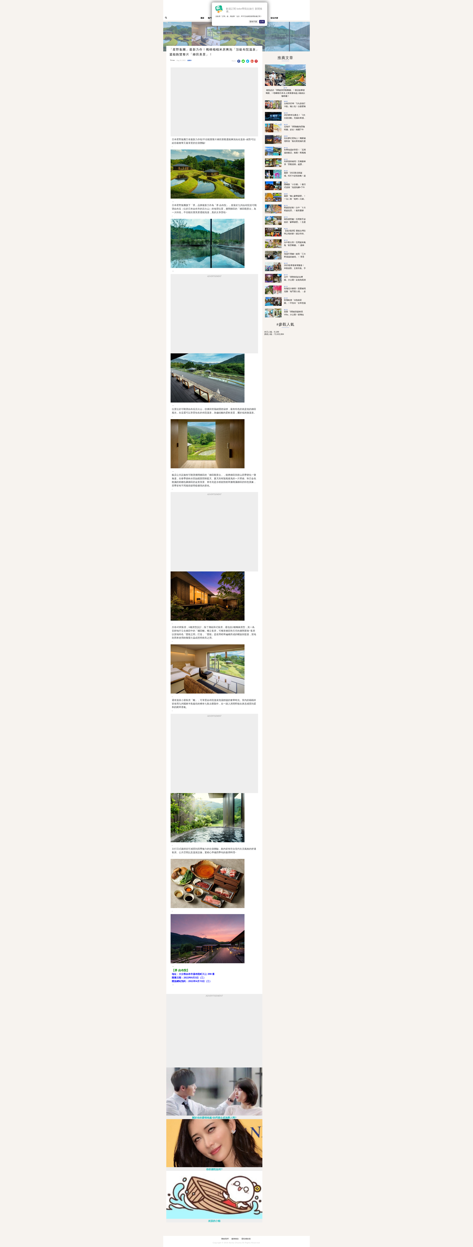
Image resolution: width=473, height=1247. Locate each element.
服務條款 (235, 1239)
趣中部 (285, 87)
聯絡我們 (225, 1239)
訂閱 (262, 22)
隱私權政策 (246, 1239)
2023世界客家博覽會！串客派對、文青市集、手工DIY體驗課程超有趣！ (295, 268)
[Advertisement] (214, 84)
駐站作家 (274, 18)
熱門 (210, 18)
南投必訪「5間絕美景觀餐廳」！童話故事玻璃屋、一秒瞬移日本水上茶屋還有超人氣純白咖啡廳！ (285, 93)
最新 (202, 18)
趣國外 (189, 60)
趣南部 (286, 101)
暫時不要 (253, 22)
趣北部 (286, 113)
